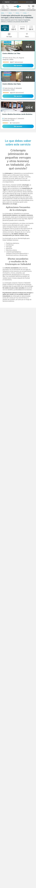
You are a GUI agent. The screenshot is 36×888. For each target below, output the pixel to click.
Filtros (27, 36)
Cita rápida (22, 28)
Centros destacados (5, 27)
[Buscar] (29, 6)
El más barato (13, 27)
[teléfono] (7, 6)
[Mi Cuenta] (3, 6)
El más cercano (31, 27)
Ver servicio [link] (18, 65)
